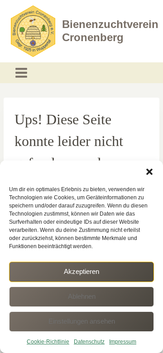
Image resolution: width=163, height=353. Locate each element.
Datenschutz (89, 342)
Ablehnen (82, 296)
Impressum (122, 342)
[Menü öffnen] (21, 73)
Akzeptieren (81, 271)
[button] (149, 171)
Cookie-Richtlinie (48, 342)
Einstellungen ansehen (81, 321)
